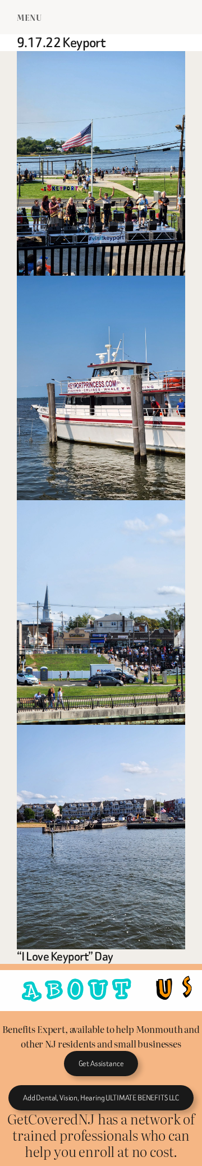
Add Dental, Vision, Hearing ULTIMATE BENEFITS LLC (101, 1097)
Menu (29, 17)
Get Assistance (101, 1063)
